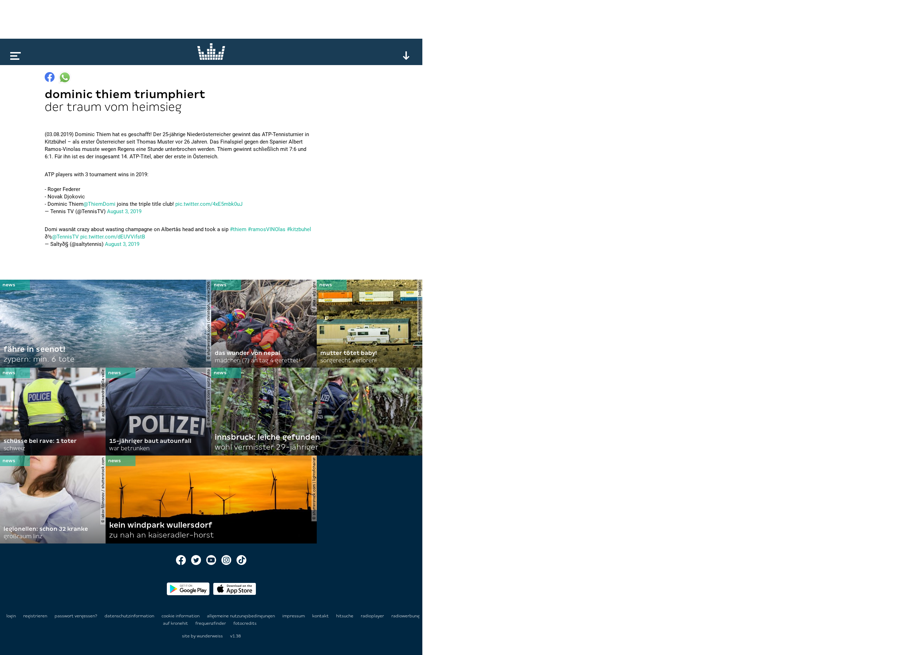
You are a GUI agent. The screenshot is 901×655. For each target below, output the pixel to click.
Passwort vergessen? (76, 615)
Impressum (294, 615)
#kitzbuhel (299, 229)
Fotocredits (245, 623)
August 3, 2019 (124, 211)
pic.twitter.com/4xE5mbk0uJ (208, 204)
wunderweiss (210, 636)
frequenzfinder (211, 623)
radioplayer (373, 615)
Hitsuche (345, 615)
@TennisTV (65, 237)
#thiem (238, 229)
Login (11, 615)
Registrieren (35, 615)
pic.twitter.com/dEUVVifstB (112, 237)
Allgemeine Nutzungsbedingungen (241, 615)
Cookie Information (181, 615)
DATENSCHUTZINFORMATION (130, 615)
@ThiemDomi (99, 204)
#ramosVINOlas (266, 229)
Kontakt (321, 615)
